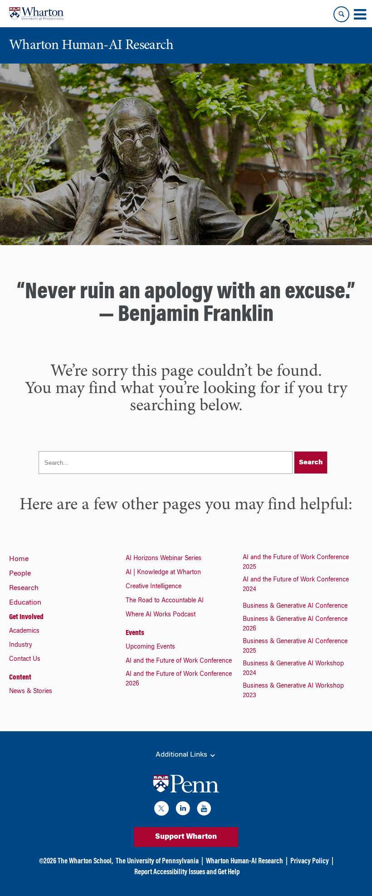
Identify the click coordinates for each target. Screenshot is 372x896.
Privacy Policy (309, 861)
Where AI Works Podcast (161, 615)
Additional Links (182, 754)
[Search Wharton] (341, 14)
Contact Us (24, 659)
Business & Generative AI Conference (295, 606)
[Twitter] (161, 810)
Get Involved (26, 617)
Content (20, 677)
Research (24, 588)
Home (19, 559)
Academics (24, 631)
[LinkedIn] (183, 810)
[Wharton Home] (36, 13)
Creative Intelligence (153, 587)
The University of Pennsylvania (157, 861)
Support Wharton (186, 837)
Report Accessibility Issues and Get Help (187, 872)
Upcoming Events (150, 647)
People (20, 573)
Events (135, 633)
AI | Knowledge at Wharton (163, 573)
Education (25, 602)
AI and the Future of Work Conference (179, 661)
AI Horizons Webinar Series (163, 559)
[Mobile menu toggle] (360, 15)
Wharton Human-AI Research (244, 861)
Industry (20, 645)
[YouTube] (204, 810)
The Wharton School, (85, 861)
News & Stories (30, 692)
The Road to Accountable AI (165, 601)
